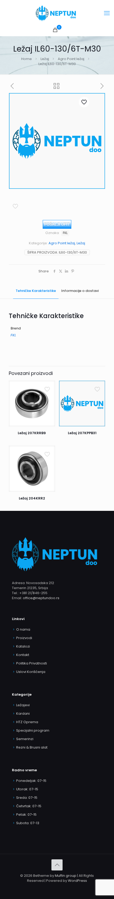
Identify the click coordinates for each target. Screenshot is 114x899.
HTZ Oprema (27, 721)
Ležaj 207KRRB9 (32, 432)
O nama (23, 629)
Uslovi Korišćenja (30, 671)
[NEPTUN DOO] (57, 13)
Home (26, 58)
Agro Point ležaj (71, 58)
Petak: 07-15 (26, 814)
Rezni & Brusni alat (31, 747)
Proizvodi (24, 637)
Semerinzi (24, 738)
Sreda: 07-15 (26, 797)
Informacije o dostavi (80, 290)
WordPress (77, 880)
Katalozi (23, 646)
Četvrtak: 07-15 (28, 806)
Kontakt (22, 654)
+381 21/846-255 (33, 592)
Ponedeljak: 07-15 (31, 780)
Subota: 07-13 (27, 822)
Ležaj (45, 58)
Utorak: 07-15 (27, 789)
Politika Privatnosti (31, 663)
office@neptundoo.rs (41, 597)
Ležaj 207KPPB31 (82, 432)
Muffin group (65, 875)
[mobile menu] (106, 13)
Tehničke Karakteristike (36, 290)
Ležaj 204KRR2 (32, 498)
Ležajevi (23, 705)
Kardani (23, 713)
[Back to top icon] (57, 864)
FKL (65, 233)
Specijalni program (32, 730)
